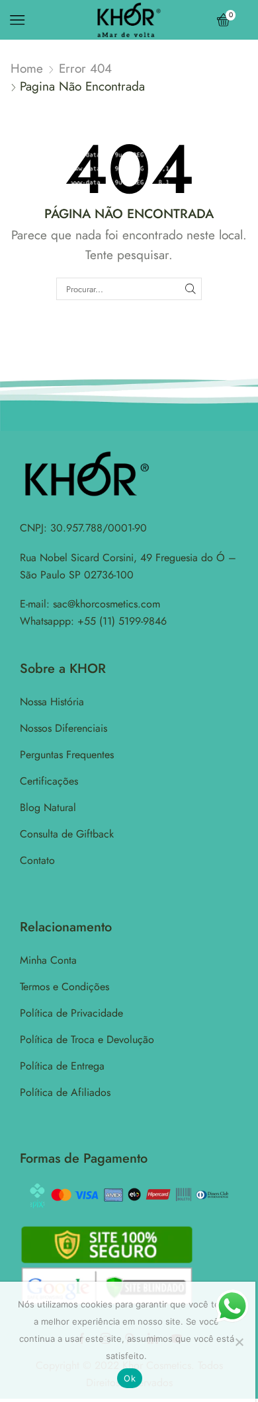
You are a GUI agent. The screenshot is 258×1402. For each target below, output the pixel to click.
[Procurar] (190, 289)
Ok (130, 1378)
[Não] (238, 1341)
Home (27, 68)
